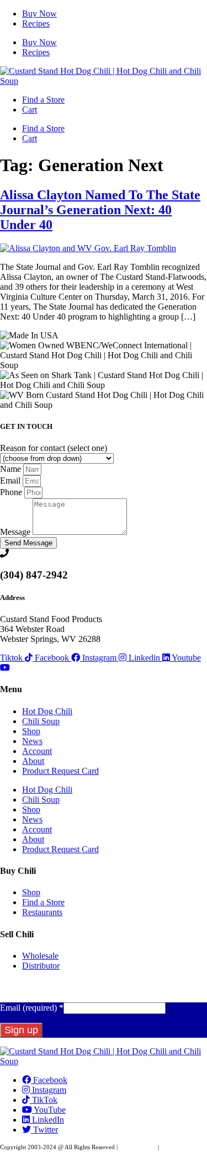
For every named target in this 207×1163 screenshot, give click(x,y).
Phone (12, 492)
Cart (29, 109)
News (32, 741)
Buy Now (39, 13)
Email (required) (31, 1007)
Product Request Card (60, 771)
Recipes (36, 23)
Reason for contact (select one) (53, 448)
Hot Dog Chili (47, 711)
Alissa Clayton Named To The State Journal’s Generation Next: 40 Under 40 (100, 210)
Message (16, 532)
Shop (31, 731)
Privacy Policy (137, 1147)
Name (11, 469)
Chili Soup (41, 721)
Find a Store (43, 99)
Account (37, 751)
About (33, 761)
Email (11, 480)
